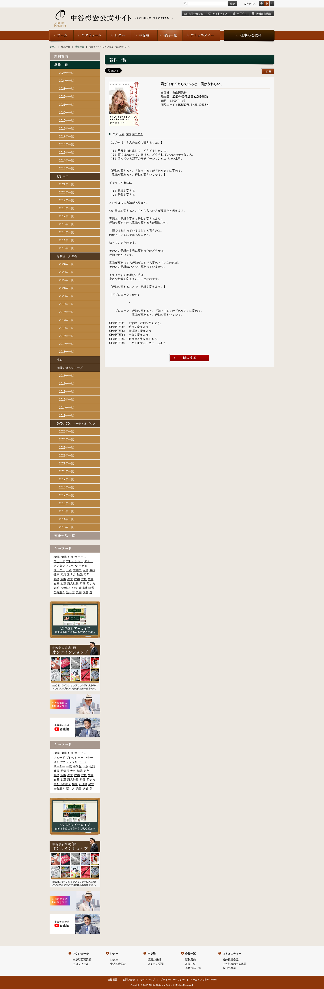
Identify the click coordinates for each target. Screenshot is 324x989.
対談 (56, 579)
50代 (57, 557)
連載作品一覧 (193, 968)
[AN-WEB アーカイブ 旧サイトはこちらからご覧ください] (75, 603)
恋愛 (70, 579)
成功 (128, 134)
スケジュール (81, 953)
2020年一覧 (66, 112)
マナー (88, 561)
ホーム (53, 46)
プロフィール (81, 963)
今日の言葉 (229, 968)
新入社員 (73, 583)
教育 (84, 579)
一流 (69, 570)
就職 (63, 579)
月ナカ (91, 583)
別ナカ (71, 574)
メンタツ (59, 565)
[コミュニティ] (201, 31)
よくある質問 (156, 963)
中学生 (77, 570)
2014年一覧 (66, 160)
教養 (90, 579)
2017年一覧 (66, 136)
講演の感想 (154, 959)
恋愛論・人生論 (67, 256)
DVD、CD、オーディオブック (76, 423)
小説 (60, 360)
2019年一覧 (66, 120)
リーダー (59, 570)
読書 (79, 592)
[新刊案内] (75, 54)
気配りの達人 (62, 588)
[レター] (119, 31)
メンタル (72, 565)
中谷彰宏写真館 (82, 959)
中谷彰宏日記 (118, 963)
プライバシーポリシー (172, 979)
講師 (85, 592)
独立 (75, 588)
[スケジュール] (90, 31)
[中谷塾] (144, 31)
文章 (63, 583)
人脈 (85, 570)
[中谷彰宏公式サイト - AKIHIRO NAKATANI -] (113, 13)
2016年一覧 (66, 144)
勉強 (80, 574)
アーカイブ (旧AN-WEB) (203, 979)
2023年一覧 (66, 88)
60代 (64, 557)
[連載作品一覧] (75, 533)
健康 (56, 574)
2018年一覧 (66, 128)
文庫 (56, 583)
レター (114, 953)
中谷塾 (152, 953)
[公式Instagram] (75, 696)
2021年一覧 (66, 104)
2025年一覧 (66, 72)
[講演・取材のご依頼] (249, 31)
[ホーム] (61, 31)
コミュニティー (232, 953)
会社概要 (112, 979)
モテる (83, 565)
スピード (59, 561)
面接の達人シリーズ (70, 367)
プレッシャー (74, 561)
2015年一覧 (66, 152)
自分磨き (137, 134)
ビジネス (62, 176)
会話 (92, 570)
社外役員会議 (230, 959)
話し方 (70, 592)
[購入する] (189, 355)
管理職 (83, 588)
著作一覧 (79, 46)
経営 (91, 588)
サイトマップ (147, 979)
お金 (70, 557)
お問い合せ (129, 979)
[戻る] (267, 70)
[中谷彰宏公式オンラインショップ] (75, 643)
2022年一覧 (66, 96)
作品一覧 (190, 953)
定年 (86, 574)
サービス (80, 557)
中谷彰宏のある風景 (234, 963)
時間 (83, 583)
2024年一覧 (66, 80)
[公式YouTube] (75, 719)
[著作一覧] (75, 62)
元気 (121, 134)
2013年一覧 (66, 168)
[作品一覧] (170, 31)
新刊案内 (190, 959)
